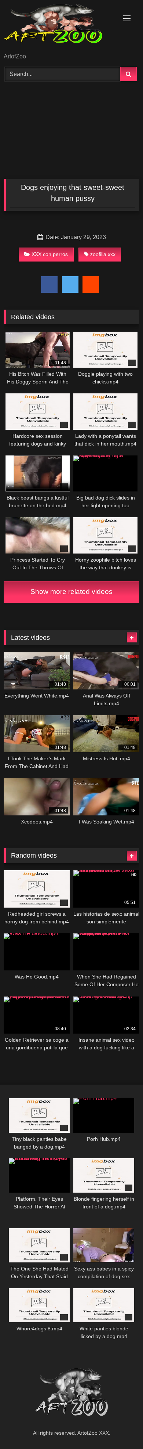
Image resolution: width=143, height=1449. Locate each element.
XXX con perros (50, 254)
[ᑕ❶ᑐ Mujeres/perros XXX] (59, 27)
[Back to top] (120, 1427)
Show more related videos (71, 591)
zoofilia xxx (102, 254)
